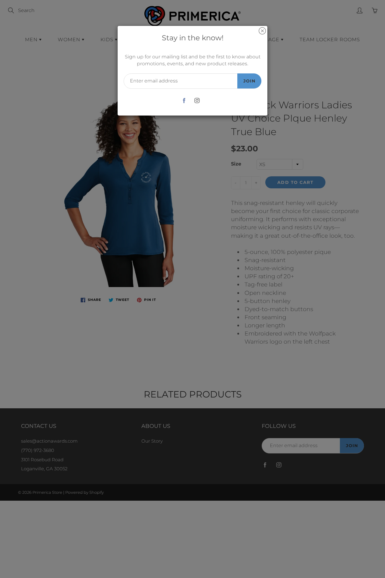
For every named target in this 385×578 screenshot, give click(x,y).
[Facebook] (184, 100)
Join (249, 81)
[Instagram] (197, 100)
